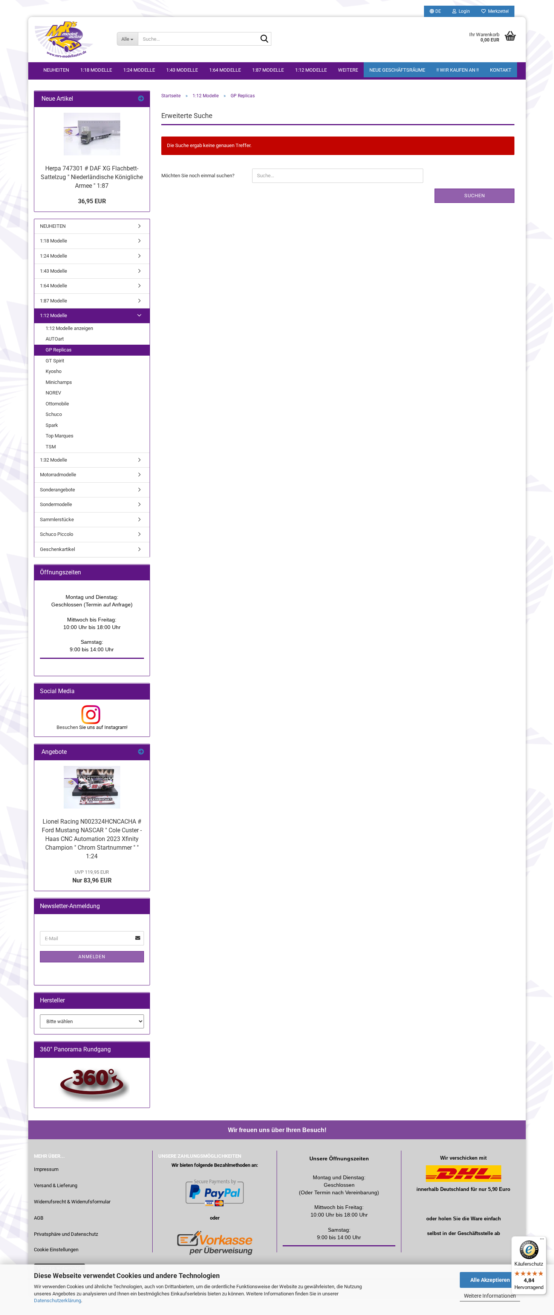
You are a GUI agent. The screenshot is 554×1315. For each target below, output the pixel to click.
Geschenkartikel (57, 549)
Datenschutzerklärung (57, 1300)
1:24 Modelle (139, 70)
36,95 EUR (92, 201)
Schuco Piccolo (56, 534)
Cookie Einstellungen (56, 1249)
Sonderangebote (57, 490)
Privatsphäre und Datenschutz (66, 1234)
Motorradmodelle (58, 474)
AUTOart (55, 339)
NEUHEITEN (56, 70)
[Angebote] (141, 752)
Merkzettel (497, 11)
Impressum (46, 1169)
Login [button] (463, 11)
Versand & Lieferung (55, 1185)
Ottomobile (57, 404)
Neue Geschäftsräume (397, 70)
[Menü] (541, 1240)
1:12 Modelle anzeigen (69, 328)
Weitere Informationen (490, 1296)
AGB (38, 1218)
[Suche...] (264, 39)
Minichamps (59, 382)
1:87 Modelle (268, 70)
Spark (52, 425)
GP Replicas (59, 350)
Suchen (474, 195)
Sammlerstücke (57, 519)
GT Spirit (55, 361)
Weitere (348, 70)
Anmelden (92, 956)
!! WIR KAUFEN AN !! (457, 70)
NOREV (53, 393)
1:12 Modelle (311, 70)
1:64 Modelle (225, 70)
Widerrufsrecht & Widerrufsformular (72, 1202)
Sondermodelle (56, 504)
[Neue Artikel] (141, 99)
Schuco (54, 414)
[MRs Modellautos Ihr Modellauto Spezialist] (70, 39)
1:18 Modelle (96, 70)
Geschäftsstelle (475, 1233)
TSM (51, 447)
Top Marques (59, 436)
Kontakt (500, 70)
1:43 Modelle (182, 70)
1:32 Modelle (53, 460)
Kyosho (53, 371)
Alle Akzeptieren (490, 1280)
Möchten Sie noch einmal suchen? (197, 175)
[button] (435, 11)
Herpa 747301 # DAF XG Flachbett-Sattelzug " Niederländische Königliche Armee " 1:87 (92, 177)
